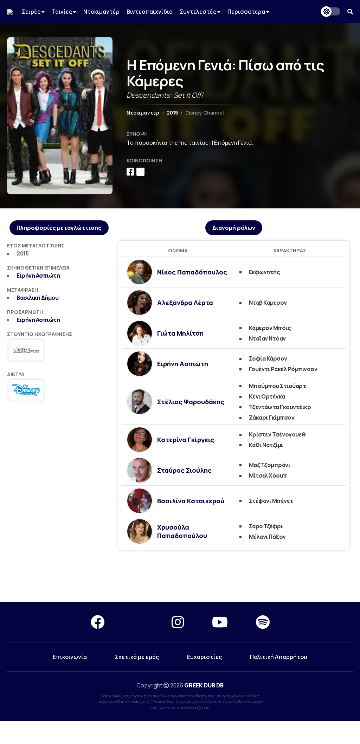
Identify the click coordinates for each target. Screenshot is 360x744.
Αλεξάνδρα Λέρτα (185, 302)
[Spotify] (263, 622)
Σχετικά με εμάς (137, 657)
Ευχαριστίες (204, 657)
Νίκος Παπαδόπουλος (192, 272)
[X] (138, 622)
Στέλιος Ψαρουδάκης (190, 401)
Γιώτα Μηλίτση (180, 333)
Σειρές (31, 11)
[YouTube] (220, 622)
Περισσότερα (246, 11)
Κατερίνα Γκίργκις (185, 439)
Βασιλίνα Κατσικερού (190, 501)
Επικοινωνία (70, 657)
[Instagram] (178, 622)
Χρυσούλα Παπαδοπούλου (182, 531)
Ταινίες (62, 11)
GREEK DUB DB (204, 685)
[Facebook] (98, 622)
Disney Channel (204, 112)
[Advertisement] (59, 455)
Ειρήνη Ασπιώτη (38, 275)
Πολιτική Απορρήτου (278, 657)
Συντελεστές (198, 11)
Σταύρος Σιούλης (184, 470)
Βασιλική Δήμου (37, 298)
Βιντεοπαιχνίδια (150, 11)
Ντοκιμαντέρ (101, 11)
